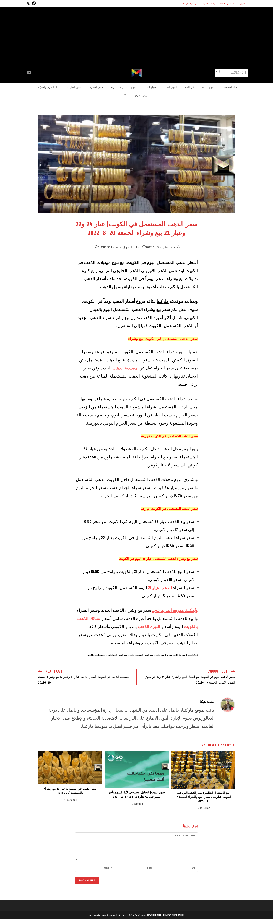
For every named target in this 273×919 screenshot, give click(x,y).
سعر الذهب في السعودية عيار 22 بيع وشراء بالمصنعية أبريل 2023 (70, 790)
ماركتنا (163, 301)
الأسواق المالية (124, 247)
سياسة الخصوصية (209, 3)
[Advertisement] (136, 41)
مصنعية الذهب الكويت (96, 655)
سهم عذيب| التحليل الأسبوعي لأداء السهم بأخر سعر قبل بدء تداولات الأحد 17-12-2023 (136, 794)
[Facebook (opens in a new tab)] (33, 4)
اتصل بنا (187, 3)
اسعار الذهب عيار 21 (184, 655)
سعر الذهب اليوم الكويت (117, 655)
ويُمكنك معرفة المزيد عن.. (175, 610)
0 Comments (105, 247)
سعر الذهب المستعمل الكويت (141, 655)
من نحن (194, 3)
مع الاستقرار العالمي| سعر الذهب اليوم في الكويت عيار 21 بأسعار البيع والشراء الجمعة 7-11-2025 (203, 797)
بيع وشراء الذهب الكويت (165, 655)
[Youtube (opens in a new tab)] (29, 72)
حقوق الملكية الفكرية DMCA (232, 3)
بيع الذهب (177, 521)
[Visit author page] (227, 705)
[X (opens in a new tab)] (28, 4)
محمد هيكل (169, 247)
